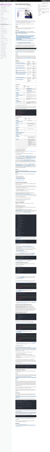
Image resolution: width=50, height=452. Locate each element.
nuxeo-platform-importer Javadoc (20, 180)
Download (39, 15)
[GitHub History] (23, 5)
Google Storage (2, 17)
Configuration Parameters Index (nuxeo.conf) (26, 58)
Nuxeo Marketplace (32, 424)
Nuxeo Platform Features (3, 7)
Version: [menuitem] (29, 5)
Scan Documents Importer (3, 55)
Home (16, 3)
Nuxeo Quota (2, 41)
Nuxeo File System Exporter (4, 31)
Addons (2, 4)
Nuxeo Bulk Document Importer (4, 24)
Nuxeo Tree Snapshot (3, 51)
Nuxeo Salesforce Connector (4, 44)
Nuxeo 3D (2, 58)
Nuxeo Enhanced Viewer (3, 28)
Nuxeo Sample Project (3, 45)
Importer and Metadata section (31, 151)
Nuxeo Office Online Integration (4, 38)
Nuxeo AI (2, 21)
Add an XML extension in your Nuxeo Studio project (22, 322)
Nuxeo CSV (2, 27)
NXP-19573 (22, 108)
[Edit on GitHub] (24, 5)
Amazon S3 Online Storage (4, 10)
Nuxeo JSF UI (2, 34)
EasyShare (2, 14)
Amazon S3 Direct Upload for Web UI (5, 11)
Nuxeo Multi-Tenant (3, 37)
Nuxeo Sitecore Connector (3, 48)
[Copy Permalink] (25, 5)
